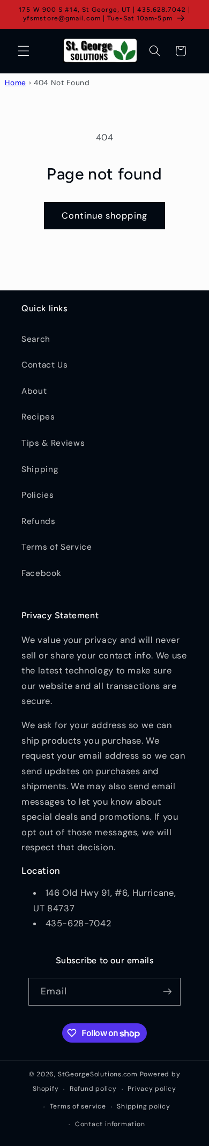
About (34, 391)
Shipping (39, 469)
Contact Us (44, 364)
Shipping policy (143, 1106)
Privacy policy (152, 1088)
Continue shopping (104, 215)
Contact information (110, 1124)
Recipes (38, 416)
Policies (37, 495)
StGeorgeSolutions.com (98, 1074)
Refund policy (93, 1088)
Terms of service (78, 1106)
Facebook (41, 573)
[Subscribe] (167, 992)
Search (35, 339)
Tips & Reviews (53, 443)
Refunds (38, 521)
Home (15, 82)
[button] (23, 51)
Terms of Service (56, 547)
